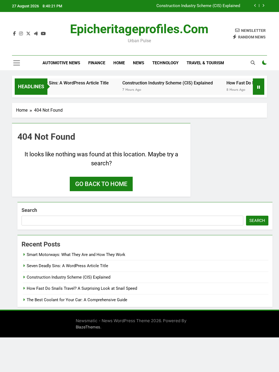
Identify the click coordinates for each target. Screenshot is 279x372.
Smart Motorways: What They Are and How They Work (76, 254)
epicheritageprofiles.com (139, 29)
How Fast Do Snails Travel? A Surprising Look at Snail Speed (82, 288)
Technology (165, 62)
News (138, 62)
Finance (96, 62)
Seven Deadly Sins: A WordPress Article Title (61, 83)
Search (29, 210)
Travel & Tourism (205, 62)
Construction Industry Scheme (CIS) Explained (198, 6)
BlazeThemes (88, 327)
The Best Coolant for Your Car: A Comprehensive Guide (77, 299)
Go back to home (101, 184)
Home (119, 62)
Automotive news (61, 62)
